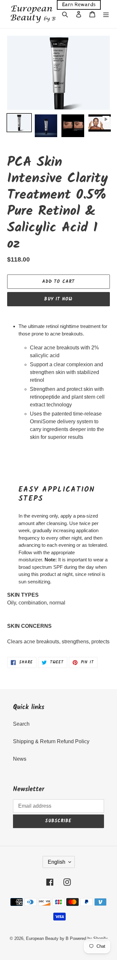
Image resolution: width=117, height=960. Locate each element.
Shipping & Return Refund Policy (51, 741)
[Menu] (106, 14)
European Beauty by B (47, 938)
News (19, 759)
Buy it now (58, 299)
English (56, 862)
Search (21, 724)
